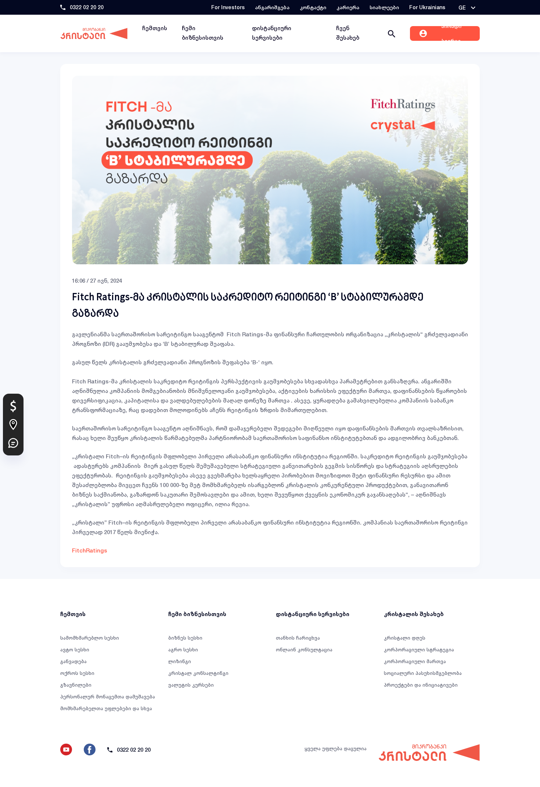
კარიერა (347, 7)
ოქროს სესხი (77, 673)
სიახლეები (384, 7)
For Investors (228, 7)
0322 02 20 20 (87, 7)
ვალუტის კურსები (191, 685)
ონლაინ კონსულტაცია (304, 649)
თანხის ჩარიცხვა (298, 638)
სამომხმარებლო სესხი (89, 638)
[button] (467, 7)
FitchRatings (89, 550)
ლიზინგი (179, 661)
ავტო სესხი (74, 649)
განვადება (73, 661)
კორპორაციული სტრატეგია (419, 649)
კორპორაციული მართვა (415, 661)
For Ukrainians (427, 7)
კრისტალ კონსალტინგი (198, 673)
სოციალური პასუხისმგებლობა (423, 673)
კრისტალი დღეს (404, 638)
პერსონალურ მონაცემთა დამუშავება (107, 697)
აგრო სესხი (183, 649)
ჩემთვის (154, 28)
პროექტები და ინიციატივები (421, 685)
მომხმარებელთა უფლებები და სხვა (106, 708)
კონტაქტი (313, 7)
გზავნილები (75, 685)
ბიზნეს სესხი (185, 638)
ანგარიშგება (272, 7)
